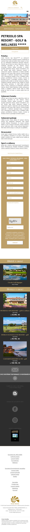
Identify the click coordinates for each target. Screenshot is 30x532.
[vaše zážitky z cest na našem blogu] (15, 395)
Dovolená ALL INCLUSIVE (15, 455)
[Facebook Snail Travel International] (15, 411)
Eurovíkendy (15, 461)
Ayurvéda (15, 482)
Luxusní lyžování (15, 472)
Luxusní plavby (15, 486)
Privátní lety (15, 484)
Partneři (15, 490)
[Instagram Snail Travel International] (15, 422)
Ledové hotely (15, 474)
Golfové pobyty (15, 457)
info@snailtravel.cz (16, 512)
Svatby (15, 476)
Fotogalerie (15, 51)
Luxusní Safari (15, 459)
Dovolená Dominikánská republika (15, 468)
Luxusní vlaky (15, 470)
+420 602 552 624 (12, 511)
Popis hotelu (15, 48)
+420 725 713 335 (20, 511)
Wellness (15, 463)
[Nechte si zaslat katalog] (15, 437)
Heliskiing (15, 488)
